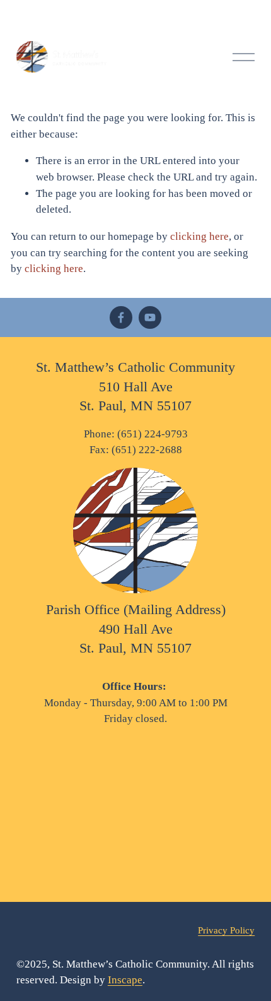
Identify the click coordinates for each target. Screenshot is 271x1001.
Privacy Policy (226, 930)
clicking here (199, 236)
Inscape (125, 980)
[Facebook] (121, 317)
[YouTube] (150, 317)
